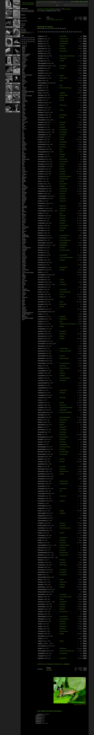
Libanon (23, 169)
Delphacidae (44, 228)
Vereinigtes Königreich (26, 314)
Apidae (43, 80)
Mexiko (23, 191)
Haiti (23, 124)
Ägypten (23, 47)
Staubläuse (8, 93)
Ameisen (7, 8)
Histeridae (44, 338)
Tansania (23, 283)
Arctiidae (43, 85)
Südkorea (24, 275)
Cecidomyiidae (45, 144)
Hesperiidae (44, 333)
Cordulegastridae (45, 198)
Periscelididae (45, 501)
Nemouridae (44, 456)
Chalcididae (44, 156)
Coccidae (44, 183)
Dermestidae (44, 230)
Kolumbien (24, 156)
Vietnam (23, 315)
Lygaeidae (44, 405)
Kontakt (86, 1)
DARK (60, 2)
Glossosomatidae (46, 311)
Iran (23, 131)
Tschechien (24, 293)
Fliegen (14, 27)
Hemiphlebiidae (45, 329)
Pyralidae (43, 542)
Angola (23, 53)
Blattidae (44, 110)
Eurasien (23, 26)
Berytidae (43, 105)
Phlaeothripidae (44, 506)
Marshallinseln (25, 187)
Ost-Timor (24, 218)
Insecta (54, 18)
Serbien (23, 254)
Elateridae (43, 257)
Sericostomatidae (46, 577)
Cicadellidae (44, 171)
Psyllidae (43, 533)
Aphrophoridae (44, 78)
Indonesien (24, 129)
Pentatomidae (44, 496)
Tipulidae (43, 628)
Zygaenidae (44, 658)
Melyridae (43, 427)
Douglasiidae (46, 245)
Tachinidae (46, 601)
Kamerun (24, 145)
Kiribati (23, 155)
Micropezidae (44, 432)
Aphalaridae (43, 70)
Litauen (23, 173)
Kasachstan (24, 149)
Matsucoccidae (45, 412)
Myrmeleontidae (45, 454)
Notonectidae (44, 471)
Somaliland (24, 265)
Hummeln (15, 36)
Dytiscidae (43, 250)
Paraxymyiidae (46, 493)
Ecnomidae (43, 252)
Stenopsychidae (45, 592)
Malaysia (24, 180)
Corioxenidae (45, 203)
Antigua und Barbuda (26, 54)
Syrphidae (44, 596)
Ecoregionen (23, 18)
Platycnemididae (45, 513)
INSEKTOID (44, 2)
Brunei (23, 79)
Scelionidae (44, 567)
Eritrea (23, 102)
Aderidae (43, 43)
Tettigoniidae (44, 619)
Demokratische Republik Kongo (28, 91)
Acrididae (44, 38)
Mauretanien (24, 188)
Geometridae (44, 301)
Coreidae (43, 201)
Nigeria (23, 210)
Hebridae (45, 326)
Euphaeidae (46, 284)
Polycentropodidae (45, 518)
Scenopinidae (45, 569)
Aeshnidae (44, 46)
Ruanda (23, 238)
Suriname (24, 278)
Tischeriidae (44, 631)
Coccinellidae (44, 186)
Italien (23, 137)
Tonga (23, 287)
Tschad (23, 292)
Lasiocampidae (44, 370)
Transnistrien (24, 289)
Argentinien (24, 57)
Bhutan (23, 72)
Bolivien (23, 73)
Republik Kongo (25, 235)
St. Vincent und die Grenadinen (28, 272)
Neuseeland (24, 206)
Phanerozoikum (24, 21)
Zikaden (15, 111)
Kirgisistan (24, 153)
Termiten (7, 102)
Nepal (23, 204)
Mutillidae (43, 444)
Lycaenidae (44, 402)
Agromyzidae (44, 48)
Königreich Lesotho (25, 159)
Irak (23, 130)
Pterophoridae (44, 537)
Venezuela (24, 311)
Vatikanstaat (24, 309)
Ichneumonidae (45, 363)
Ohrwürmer (8, 64)
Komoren (23, 158)
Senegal (23, 253)
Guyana (23, 123)
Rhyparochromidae (48, 557)
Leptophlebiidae (45, 388)
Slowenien (24, 263)
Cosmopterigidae (47, 210)
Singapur (23, 260)
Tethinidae (44, 614)
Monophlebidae (45, 437)
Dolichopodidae (45, 242)
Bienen (7, 17)
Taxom (84, 18)
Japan (23, 140)
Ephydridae (45, 269)
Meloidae (44, 422)
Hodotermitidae (45, 341)
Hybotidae (44, 348)
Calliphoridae (46, 132)
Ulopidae (45, 643)
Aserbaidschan (25, 59)
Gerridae (43, 306)
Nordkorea (24, 214)
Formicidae (44, 294)
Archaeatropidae (46, 83)
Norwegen (24, 216)
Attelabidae (44, 97)
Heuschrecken (8, 36)
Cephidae (44, 147)
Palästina (24, 222)
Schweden (24, 250)
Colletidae (44, 193)
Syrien (23, 279)
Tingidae (43, 626)
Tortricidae (44, 633)
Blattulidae (45, 112)
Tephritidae (44, 609)
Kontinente (23, 24)
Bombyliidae (44, 115)
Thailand (23, 285)
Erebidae (43, 272)
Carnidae (44, 142)
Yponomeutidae (45, 651)
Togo (23, 286)
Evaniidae (44, 289)
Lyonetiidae (44, 407)
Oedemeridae (44, 483)
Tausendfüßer (16, 93)
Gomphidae (44, 316)
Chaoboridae (45, 159)
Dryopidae (44, 247)
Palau (23, 224)
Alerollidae (44, 53)
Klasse (39, 18)
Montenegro (24, 198)
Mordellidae (44, 439)
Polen (23, 232)
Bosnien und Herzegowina (27, 75)
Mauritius (24, 189)
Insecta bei (43, 714)
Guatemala (24, 119)
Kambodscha (24, 144)
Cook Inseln (24, 87)
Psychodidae (45, 528)
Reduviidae (44, 550)
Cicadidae (44, 174)
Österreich (24, 220)
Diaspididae (44, 235)
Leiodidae (44, 378)
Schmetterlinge (9, 74)
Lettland (23, 167)
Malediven (24, 181)
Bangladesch (24, 65)
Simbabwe (24, 258)
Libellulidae (44, 392)
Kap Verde (24, 148)
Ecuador (23, 98)
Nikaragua (24, 211)
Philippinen (24, 231)
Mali (23, 182)
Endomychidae (44, 267)
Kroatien (23, 162)
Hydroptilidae (45, 360)
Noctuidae (44, 461)
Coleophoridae (45, 191)
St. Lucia (23, 271)
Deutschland (24, 93)
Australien (24, 61)
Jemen (23, 141)
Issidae (43, 365)
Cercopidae (43, 154)
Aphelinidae (44, 73)
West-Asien (23, 29)
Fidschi (23, 106)
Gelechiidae (44, 297)
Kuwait (23, 164)
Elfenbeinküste (25, 101)
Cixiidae (43, 179)
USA (23, 305)
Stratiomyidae (45, 594)
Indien (23, 127)
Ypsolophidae (44, 653)
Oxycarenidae (44, 486)
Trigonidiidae (45, 636)
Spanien (23, 267)
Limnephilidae (45, 395)
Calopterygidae (44, 134)
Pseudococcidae (46, 525)
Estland (23, 104)
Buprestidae (44, 127)
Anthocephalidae (46, 63)
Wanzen (15, 102)
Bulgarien (24, 80)
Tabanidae (44, 599)
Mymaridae (44, 451)
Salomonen (24, 242)
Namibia (23, 202)
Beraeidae (44, 102)
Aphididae (44, 75)
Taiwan (23, 282)
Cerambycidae (45, 149)
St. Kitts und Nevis (25, 269)
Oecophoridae (44, 481)
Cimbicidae (43, 176)
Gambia (23, 112)
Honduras (24, 126)
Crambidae (44, 218)
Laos (23, 166)
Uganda (23, 300)
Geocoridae (45, 299)
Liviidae (42, 400)
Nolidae (44, 466)
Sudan (23, 274)
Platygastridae (45, 515)
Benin (23, 70)
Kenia (23, 152)
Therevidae (44, 621)
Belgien (23, 68)
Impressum (81, 1)
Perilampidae (44, 498)
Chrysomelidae (45, 166)
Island (23, 134)
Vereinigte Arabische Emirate (27, 312)
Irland (23, 133)
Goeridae (43, 314)
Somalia (23, 264)
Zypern (23, 319)
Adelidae (43, 41)
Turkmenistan (24, 297)
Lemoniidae (45, 380)
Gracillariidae (45, 319)
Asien (22, 27)
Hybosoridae (44, 346)
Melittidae (43, 420)
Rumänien (24, 239)
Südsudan (24, 276)
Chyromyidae (44, 169)
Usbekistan (24, 307)
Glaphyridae (44, 309)
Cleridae (43, 181)
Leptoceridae (44, 385)
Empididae (44, 260)
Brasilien (23, 77)
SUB (65, 5)
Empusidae (45, 262)
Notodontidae (45, 469)
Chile (23, 84)
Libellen (14, 46)
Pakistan (23, 221)
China (23, 86)
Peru (23, 229)
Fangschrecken (9, 27)
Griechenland (24, 117)
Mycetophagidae (45, 447)
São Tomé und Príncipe (26, 247)
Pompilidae (44, 523)
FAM (57, 5)
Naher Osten (23, 31)
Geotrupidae (44, 304)
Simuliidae (44, 582)
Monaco (23, 195)
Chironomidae (45, 161)
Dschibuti (24, 97)
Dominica (24, 94)
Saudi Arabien (24, 249)
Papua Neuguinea (25, 227)
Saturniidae (44, 562)
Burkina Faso (24, 82)
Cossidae (43, 213)
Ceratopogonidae (46, 152)
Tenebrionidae (45, 604)
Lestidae (43, 390)
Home (72, 1)
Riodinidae (43, 560)
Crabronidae (44, 215)
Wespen (7, 111)
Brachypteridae (45, 120)
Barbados (24, 66)
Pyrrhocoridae (44, 547)
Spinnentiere (15, 83)
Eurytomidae (44, 287)
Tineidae (43, 624)
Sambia (23, 243)
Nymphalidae (45, 474)
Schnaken (8, 83)
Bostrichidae (44, 117)
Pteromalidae (44, 535)
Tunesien (23, 294)
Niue (23, 213)
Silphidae (43, 579)
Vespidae (43, 648)
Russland (24, 240)
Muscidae (44, 442)
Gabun (23, 111)
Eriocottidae (44, 277)
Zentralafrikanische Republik (27, 318)
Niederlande (24, 207)
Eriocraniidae (44, 279)
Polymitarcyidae (45, 520)
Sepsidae (43, 574)
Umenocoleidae (46, 646)
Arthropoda (76, 1)
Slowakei (24, 261)
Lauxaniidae (45, 375)
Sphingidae (44, 584)
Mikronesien (24, 192)
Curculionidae (45, 223)
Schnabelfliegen (16, 74)
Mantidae (44, 410)
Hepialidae (44, 331)
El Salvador (24, 100)
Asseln (14, 8)
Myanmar (24, 200)
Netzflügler (15, 55)
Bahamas (24, 62)
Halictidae (44, 324)
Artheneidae (43, 90)
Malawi (23, 178)
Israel (23, 135)
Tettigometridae (45, 616)
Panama (23, 225)
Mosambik (24, 199)
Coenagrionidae (44, 188)
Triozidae (42, 638)
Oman (23, 217)
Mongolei (24, 196)
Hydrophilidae (45, 358)
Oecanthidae (45, 479)
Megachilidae (44, 417)
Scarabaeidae (45, 565)
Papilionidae (44, 491)
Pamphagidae (45, 488)
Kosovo (23, 160)
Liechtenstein (24, 171)
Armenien (24, 58)
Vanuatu (23, 308)
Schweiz (23, 251)
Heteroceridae (45, 336)
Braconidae (44, 122)
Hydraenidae (44, 351)
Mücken (7, 55)
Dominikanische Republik (27, 95)
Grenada (23, 116)
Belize (23, 69)
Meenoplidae (44, 415)
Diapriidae (44, 233)
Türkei (23, 296)
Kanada (23, 146)
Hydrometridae (45, 356)
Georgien (24, 113)
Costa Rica (24, 88)
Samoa (23, 245)
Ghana (23, 115)
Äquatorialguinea (25, 55)
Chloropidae (45, 164)
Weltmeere (23, 15)
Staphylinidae (45, 587)
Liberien (23, 170)
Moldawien (24, 193)
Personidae (43, 503)
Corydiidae (45, 208)
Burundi (23, 83)
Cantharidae (44, 137)
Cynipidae (44, 225)
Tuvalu (23, 298)
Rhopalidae (46, 555)
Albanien (23, 48)
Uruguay (23, 304)
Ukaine (23, 301)
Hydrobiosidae (44, 353)
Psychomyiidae (45, 530)
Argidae (43, 88)
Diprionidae (44, 240)
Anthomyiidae (47, 65)
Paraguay (24, 228)
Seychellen (24, 256)
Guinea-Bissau (25, 122)
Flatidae (43, 292)
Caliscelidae (46, 129)
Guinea (23, 120)
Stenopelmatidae (46, 589)
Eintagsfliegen (16, 17)
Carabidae (44, 139)
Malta (23, 184)
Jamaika (23, 138)
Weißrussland (24, 316)
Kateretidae (44, 368)
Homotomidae (47, 343)
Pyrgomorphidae (47, 545)
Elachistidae (44, 255)
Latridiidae (44, 373)
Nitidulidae (44, 459)
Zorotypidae (44, 656)
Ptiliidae (42, 540)
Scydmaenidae (45, 572)
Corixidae (43, 206)
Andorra (23, 51)
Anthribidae (44, 68)
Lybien (23, 175)
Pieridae (44, 510)
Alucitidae (43, 58)
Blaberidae (44, 107)
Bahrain (23, 64)
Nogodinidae (44, 464)
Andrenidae (44, 61)
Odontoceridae (46, 476)
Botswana (24, 76)
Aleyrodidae (45, 56)
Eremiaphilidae (46, 274)
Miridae (42, 434)
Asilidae (43, 93)
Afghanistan (24, 46)
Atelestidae (44, 95)
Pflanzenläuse (16, 64)
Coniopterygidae (46, 196)
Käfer (7, 46)
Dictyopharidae (45, 238)
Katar (23, 151)
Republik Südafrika (25, 236)
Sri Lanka (24, 268)
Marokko (24, 185)
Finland (23, 108)
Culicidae (43, 220)
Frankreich (24, 109)
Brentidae (43, 124)
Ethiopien (24, 105)
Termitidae (44, 611)
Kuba (23, 163)
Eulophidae (45, 282)
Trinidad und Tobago (26, 290)
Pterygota (49, 669)
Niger (23, 209)
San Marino (24, 246)
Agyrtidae (44, 51)
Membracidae (44, 429)
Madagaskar (24, 177)
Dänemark (24, 90)
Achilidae (42, 36)
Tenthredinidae (45, 606)
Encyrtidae (43, 265)
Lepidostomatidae (45, 383)
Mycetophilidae (45, 449)
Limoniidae (44, 397)
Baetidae (43, 100)
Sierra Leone (24, 257)
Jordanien (23, 32)
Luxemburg (24, 174)
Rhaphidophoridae (45, 552)
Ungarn (23, 303)
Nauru (23, 203)
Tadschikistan (24, 280)
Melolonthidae (45, 424)
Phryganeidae (45, 508)
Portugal (23, 234)
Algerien (23, 50)
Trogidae (44, 641)
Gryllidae (43, 321)
